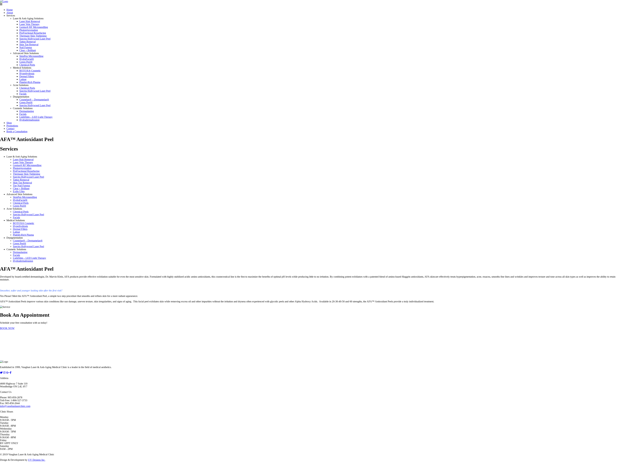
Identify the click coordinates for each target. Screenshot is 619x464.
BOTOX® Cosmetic (30, 70)
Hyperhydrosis (26, 73)
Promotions (12, 125)
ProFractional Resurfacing (32, 33)
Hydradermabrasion (29, 119)
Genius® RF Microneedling (33, 27)
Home (9, 9)
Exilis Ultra (19, 191)
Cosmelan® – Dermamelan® (34, 99)
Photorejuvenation (28, 30)
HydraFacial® (26, 59)
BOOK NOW (7, 328)
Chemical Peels (27, 64)
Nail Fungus (25, 47)
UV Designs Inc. (36, 460)
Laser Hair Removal (29, 21)
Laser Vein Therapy (29, 24)
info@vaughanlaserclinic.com (15, 406)
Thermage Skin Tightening (33, 35)
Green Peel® (26, 62)
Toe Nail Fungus (21, 185)
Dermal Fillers (26, 76)
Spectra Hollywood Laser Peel (34, 38)
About (9, 12)
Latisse (22, 79)
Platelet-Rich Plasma (29, 82)
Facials (22, 93)
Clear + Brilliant (27, 50)
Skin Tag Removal (28, 44)
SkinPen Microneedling (31, 56)
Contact (10, 128)
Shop (9, 122)
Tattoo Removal (27, 41)
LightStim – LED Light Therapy (36, 117)
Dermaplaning (26, 111)
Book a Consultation (16, 131)
